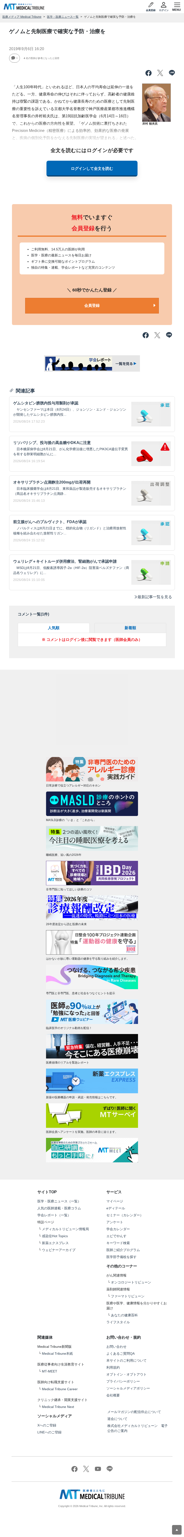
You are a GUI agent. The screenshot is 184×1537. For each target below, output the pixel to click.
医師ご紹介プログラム (123, 1250)
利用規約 (113, 1367)
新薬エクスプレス (55, 1243)
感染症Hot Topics (55, 1236)
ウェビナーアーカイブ (58, 1250)
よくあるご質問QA (120, 1353)
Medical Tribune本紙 (57, 1353)
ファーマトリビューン (127, 1296)
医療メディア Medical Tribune (21, 16)
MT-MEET (49, 1371)
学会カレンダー (118, 1229)
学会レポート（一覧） (54, 1215)
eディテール (115, 1208)
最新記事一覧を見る (155, 597)
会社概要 (113, 1395)
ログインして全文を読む (92, 168)
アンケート (114, 1222)
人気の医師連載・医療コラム (59, 1208)
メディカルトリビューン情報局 (65, 1229)
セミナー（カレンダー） (124, 1215)
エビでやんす (116, 1236)
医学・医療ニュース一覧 (63, 16)
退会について (117, 1419)
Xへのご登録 (46, 1425)
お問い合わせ (116, 1346)
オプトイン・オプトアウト (126, 1374)
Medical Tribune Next (58, 1407)
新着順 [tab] (130, 628)
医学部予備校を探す (121, 1257)
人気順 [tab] (53, 628)
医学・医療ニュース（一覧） (59, 1201)
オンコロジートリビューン (131, 1282)
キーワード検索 (118, 1243)
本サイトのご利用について (126, 1360)
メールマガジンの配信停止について (134, 1412)
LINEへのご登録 (49, 1432)
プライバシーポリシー (123, 1381)
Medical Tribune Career (60, 1389)
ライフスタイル (118, 1322)
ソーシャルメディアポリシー (128, 1388)
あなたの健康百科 (124, 1315)
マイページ (114, 1201)
